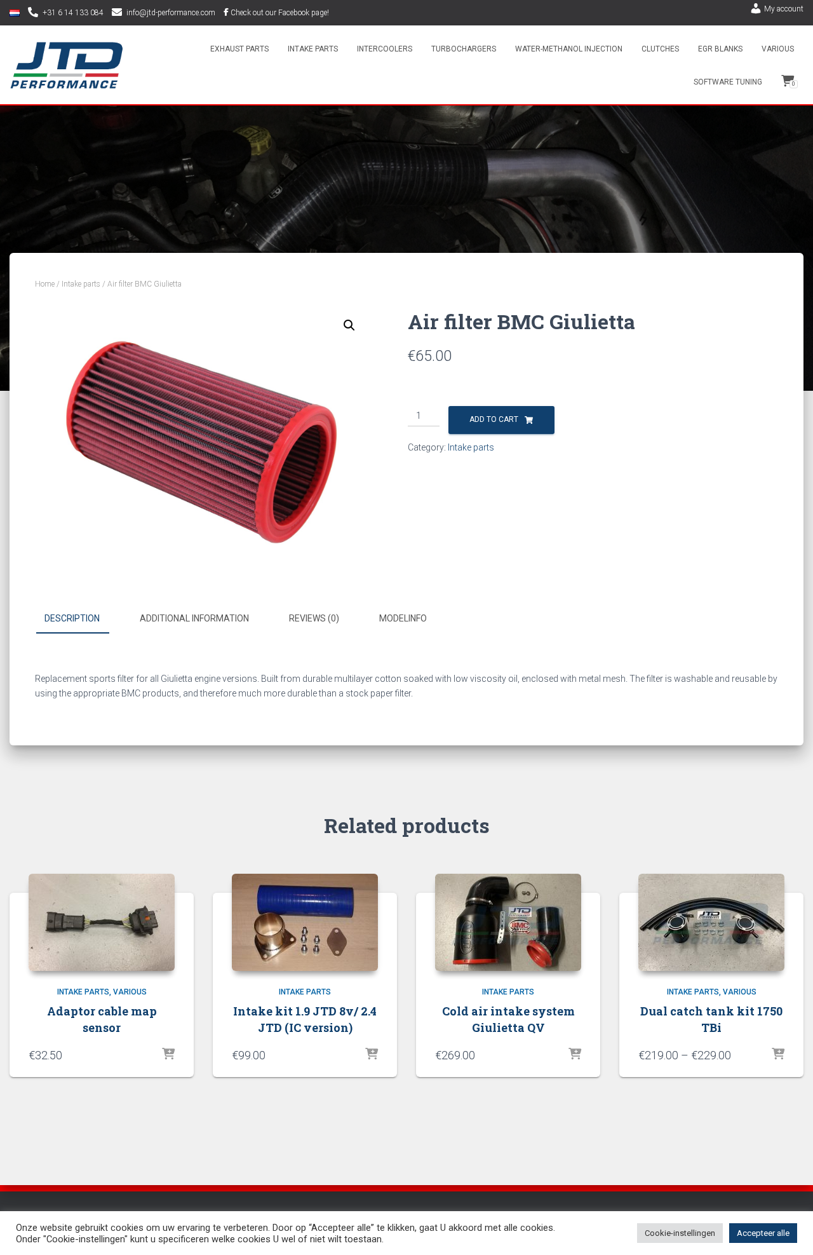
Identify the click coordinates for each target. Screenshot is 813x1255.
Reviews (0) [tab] (314, 618)
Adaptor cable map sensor (102, 1019)
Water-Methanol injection (568, 48)
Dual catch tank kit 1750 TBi (711, 1019)
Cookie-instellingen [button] (680, 1233)
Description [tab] (72, 618)
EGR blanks (720, 48)
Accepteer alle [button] (763, 1233)
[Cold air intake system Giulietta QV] (508, 922)
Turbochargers (463, 48)
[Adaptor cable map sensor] (102, 922)
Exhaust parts (239, 48)
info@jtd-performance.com (170, 12)
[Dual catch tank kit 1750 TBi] (711, 922)
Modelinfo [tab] (403, 618)
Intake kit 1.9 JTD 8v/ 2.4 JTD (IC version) (305, 1019)
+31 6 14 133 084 (73, 12)
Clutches (660, 48)
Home (45, 284)
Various (778, 48)
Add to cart (493, 419)
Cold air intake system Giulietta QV (508, 1019)
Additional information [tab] (194, 618)
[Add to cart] (168, 1054)
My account (783, 8)
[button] (349, 325)
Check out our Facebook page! (280, 12)
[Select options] (778, 1054)
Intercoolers (384, 48)
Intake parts (313, 48)
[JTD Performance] (66, 65)
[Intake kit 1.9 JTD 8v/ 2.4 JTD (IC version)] (305, 922)
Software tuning (728, 82)
